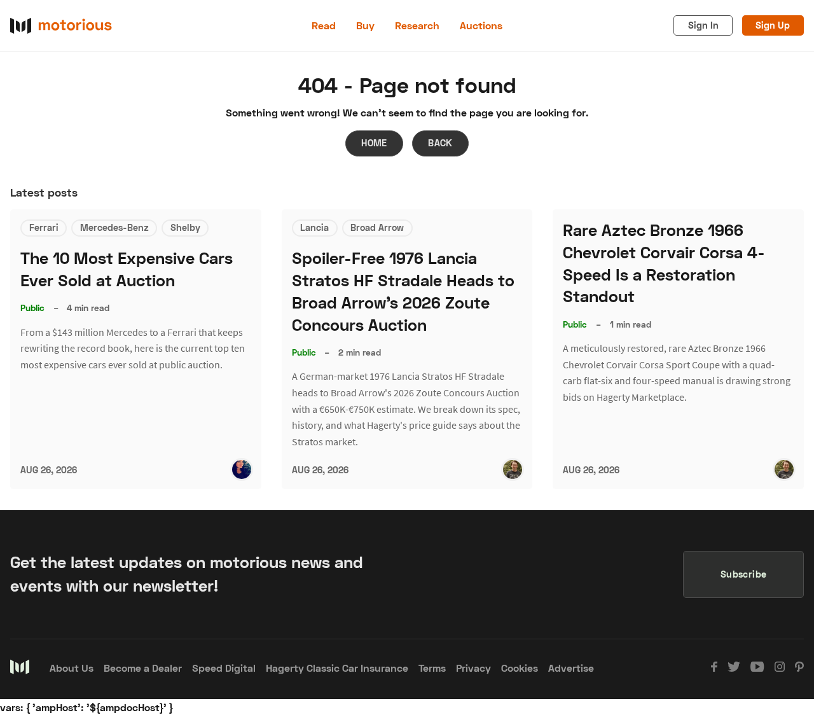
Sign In (703, 25)
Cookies (519, 668)
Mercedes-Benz (114, 227)
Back (440, 142)
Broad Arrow (377, 227)
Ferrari (44, 227)
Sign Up (772, 25)
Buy (365, 25)
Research (417, 25)
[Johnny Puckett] (512, 469)
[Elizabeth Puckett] (241, 469)
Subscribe (744, 574)
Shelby (185, 227)
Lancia (314, 227)
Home (374, 142)
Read (324, 25)
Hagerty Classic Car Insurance (337, 668)
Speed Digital (224, 668)
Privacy (473, 668)
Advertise (571, 668)
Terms (432, 668)
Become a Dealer (143, 668)
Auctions (481, 25)
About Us (71, 668)
